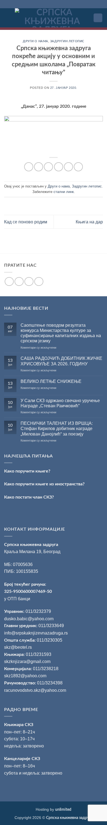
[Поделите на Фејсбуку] (38, 166)
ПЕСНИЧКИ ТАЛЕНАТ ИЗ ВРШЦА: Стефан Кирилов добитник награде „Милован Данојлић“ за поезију (57, 428)
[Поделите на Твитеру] (48, 166)
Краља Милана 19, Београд (32, 551)
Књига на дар (89, 222)
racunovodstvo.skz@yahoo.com (35, 690)
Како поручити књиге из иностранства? (44, 484)
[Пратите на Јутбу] (38, 281)
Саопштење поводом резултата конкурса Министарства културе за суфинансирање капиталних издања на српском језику (61, 333)
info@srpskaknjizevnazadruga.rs (36, 633)
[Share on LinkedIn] (78, 166)
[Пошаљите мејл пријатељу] (58, 166)
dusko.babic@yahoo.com (29, 618)
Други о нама (35, 41)
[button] (7, 17)
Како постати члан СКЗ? (29, 497)
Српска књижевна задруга (31, 544)
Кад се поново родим (25, 222)
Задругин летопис (67, 41)
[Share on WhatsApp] (28, 166)
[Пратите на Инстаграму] (19, 281)
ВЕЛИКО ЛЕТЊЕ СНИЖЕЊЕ (51, 381)
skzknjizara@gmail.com (27, 661)
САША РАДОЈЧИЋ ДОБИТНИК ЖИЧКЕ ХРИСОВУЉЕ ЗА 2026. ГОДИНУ (61, 361)
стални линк (64, 192)
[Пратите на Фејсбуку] (9, 281)
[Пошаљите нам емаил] (28, 281)
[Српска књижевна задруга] (52, 17)
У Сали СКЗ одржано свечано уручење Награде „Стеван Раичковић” (60, 403)
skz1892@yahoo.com (25, 675)
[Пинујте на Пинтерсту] (68, 166)
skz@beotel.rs (18, 647)
